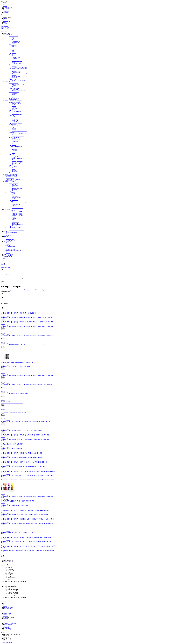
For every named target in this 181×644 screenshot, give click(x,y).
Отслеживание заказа (6, 275)
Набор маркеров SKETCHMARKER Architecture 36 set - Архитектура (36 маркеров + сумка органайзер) (26, 541)
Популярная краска (13, 36)
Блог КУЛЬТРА (7, 614)
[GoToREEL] (7, 2)
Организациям (6, 8)
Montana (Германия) (16, 197)
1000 (13, 51)
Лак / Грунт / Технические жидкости (18, 68)
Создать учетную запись (9, 604)
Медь (13, 154)
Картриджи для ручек (17, 162)
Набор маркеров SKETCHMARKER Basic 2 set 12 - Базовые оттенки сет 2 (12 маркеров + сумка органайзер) (27, 375)
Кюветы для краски (16, 63)
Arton (13, 38)
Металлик (14, 77)
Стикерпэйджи (10, 239)
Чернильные (15, 185)
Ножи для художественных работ (14, 250)
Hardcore (14, 39)
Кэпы (13, 55)
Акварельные (15, 151)
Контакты (5, 12)
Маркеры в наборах (16, 103)
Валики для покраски (17, 61)
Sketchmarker (15, 141)
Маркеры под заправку (14, 156)
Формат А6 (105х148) (17, 214)
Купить (2, 320)
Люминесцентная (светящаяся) (19, 73)
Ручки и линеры (13, 124)
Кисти (13, 62)
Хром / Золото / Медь (17, 188)
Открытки (8, 235)
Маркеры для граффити (14, 102)
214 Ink (13, 193)
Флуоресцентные (16, 204)
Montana (14, 117)
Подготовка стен (13, 59)
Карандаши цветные (17, 134)
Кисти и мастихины (14, 92)
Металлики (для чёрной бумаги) (19, 131)
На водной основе (16, 76)
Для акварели (15, 97)
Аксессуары (12, 54)
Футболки (8, 244)
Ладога (13, 86)
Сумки (7, 242)
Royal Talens (15, 89)
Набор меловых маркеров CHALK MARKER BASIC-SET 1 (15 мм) (17, 532)
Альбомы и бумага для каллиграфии (15, 179)
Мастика (14, 75)
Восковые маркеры (13, 172)
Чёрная (13, 219)
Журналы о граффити (11, 232)
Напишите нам (7, 613)
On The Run (15, 109)
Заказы (5, 606)
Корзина (3, 264)
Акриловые (14, 149)
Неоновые (14, 171)
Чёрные (14, 167)
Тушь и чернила (10, 178)
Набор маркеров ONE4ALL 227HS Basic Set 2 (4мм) (13, 412)
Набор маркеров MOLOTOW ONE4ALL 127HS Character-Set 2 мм (17, 505)
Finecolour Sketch (16, 139)
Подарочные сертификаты (9, 623)
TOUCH (10, 576)
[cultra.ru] (3, 14)
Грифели (14, 164)
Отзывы (5, 6)
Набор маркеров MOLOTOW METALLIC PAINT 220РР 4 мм (15, 393)
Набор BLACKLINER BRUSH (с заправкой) (11, 448)
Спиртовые (14, 150)
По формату (12, 210)
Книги (7, 233)
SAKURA (10, 573)
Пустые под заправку (17, 123)
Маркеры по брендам (14, 137)
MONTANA (15, 108)
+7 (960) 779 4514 (5, 28)
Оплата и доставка (7, 7)
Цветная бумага (15, 225)
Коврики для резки (10, 249)
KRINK (14, 106)
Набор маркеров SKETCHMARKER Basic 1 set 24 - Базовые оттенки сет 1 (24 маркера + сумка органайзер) (26, 317)
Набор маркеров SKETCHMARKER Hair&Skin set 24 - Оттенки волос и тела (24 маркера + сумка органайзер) (27, 550)
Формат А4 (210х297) (17, 211)
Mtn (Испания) (15, 198)
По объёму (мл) (12, 45)
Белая (13, 220)
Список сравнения (7, 608)
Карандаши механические (18, 136)
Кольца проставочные (17, 161)
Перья (13, 159)
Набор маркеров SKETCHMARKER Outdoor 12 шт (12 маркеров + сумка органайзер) (21, 430)
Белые (13, 169)
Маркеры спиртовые (13, 593)
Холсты (8, 253)
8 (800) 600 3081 (4, 26)
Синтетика (14, 93)
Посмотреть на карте (8, 642)
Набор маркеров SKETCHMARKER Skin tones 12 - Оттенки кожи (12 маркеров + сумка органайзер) (25, 439)
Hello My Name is (10, 240)
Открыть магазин (7, 11)
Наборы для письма (11, 180)
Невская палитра (12, 577)
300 (13, 46)
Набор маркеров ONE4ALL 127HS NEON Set (12, 403)
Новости (5, 4)
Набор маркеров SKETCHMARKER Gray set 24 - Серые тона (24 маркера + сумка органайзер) (23, 466)
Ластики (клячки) (16, 163)
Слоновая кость (15, 222)
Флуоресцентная (16, 72)
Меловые (14, 148)
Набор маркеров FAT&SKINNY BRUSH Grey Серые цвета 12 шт (16, 366)
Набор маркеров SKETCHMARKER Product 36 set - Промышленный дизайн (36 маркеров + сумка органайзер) (27, 475)
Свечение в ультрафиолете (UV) (19, 203)
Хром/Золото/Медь (16, 71)
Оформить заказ (4, 265)
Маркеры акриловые (13, 589)
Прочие (14, 53)
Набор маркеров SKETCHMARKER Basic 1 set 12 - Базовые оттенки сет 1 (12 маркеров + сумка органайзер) (27, 344)
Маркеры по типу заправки (15, 146)
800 (13, 50)
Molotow (14, 107)
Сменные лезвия (10, 251)
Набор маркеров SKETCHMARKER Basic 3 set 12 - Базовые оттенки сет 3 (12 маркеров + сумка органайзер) (27, 335)
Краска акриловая (13, 83)
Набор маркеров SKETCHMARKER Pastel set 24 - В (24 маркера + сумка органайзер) (21, 457)
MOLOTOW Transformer (18, 158)
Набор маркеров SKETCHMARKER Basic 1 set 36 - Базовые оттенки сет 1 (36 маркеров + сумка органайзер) (27, 496)
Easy (13, 37)
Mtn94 (13, 43)
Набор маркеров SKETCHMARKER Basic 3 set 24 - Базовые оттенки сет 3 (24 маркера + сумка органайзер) (26, 384)
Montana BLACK (16, 41)
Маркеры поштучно (16, 114)
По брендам (12, 192)
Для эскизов (12, 228)
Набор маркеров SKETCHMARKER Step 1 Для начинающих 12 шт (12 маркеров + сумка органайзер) (25, 421)
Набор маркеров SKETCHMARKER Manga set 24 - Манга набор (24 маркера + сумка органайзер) (24, 514)
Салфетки (14, 58)
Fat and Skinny (15, 143)
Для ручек (14, 189)
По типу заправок (13, 183)
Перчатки (14, 66)
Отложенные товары (8, 607)
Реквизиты (6, 627)
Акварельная (15, 223)
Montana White (15, 42)
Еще (10, 44)
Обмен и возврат (7, 628)
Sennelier (14, 85)
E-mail (2, 278)
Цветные (14, 170)
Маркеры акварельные (13, 587)
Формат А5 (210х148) (17, 213)
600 (13, 49)
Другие (13, 217)
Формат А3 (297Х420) (17, 215)
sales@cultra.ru (6, 641)
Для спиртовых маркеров (15, 227)
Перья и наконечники (11, 175)
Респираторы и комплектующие (19, 67)
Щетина (14, 94)
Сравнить (8, 316)
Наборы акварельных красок (19, 90)
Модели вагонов (16, 57)
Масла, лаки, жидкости (14, 98)
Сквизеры (11, 115)
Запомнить (4, 283)
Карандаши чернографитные (19, 133)
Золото (13, 153)
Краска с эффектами (14, 79)
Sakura (13, 127)
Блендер (14, 205)
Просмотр (3, 314)
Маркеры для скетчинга (15, 111)
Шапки (8, 245)
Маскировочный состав (17, 208)
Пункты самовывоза (8, 9)
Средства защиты (13, 64)
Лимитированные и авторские (16, 230)
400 (13, 47)
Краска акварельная (14, 88)
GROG (13, 104)
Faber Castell (15, 125)
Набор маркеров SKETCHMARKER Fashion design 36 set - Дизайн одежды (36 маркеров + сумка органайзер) (27, 523)
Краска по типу (13, 70)
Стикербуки (9, 237)
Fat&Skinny (10, 567)
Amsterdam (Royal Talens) (18, 84)
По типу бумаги (13, 218)
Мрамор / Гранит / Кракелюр (19, 80)
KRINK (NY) (15, 121)
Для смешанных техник (17, 224)
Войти (2, 281)
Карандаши (12, 132)
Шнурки (8, 248)
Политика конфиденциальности (11, 629)
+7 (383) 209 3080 (5, 27)
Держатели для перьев (11, 176)
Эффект (11, 201)
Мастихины (15, 95)
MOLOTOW (15, 120)
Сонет (9, 579)
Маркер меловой (12, 586)
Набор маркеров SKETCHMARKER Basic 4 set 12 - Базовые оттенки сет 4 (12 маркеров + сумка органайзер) (27, 326)
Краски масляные (13, 99)
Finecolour (10, 569)
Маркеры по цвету (13, 166)
